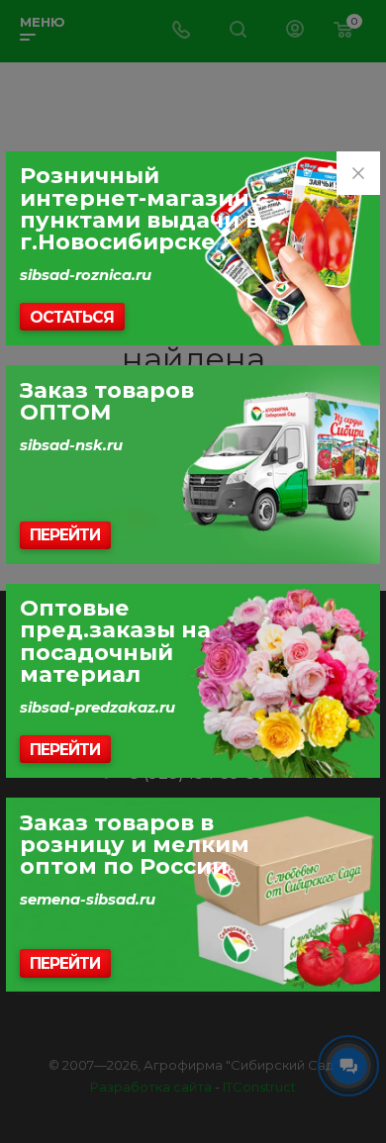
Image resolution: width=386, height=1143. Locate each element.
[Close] (358, 173)
